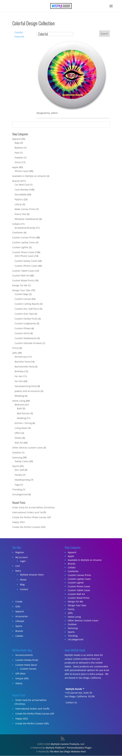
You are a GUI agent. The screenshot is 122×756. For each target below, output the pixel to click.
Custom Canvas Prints (23, 237)
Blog (22, 584)
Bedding (21, 418)
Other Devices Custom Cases (27, 447)
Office (18, 432)
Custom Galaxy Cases (26, 260)
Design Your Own (21, 290)
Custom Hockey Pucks (26, 318)
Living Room (21, 427)
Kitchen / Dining (23, 423)
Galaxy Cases (21, 461)
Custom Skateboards (26, 338)
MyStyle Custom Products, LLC (68, 743)
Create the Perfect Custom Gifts (29, 527)
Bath (19, 408)
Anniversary (21, 356)
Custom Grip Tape (24, 313)
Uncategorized (20, 494)
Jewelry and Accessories (27, 391)
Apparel (16, 138)
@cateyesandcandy (25, 227)
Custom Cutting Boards (27, 303)
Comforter (17, 232)
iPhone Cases (22, 171)
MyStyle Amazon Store (32, 574)
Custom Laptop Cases (23, 242)
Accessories (21, 616)
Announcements (24, 655)
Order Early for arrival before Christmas (33, 507)
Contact (24, 589)
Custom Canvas (23, 298)
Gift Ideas (20, 673)
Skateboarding (22, 479)
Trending (17, 489)
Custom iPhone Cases (26, 265)
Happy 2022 (18, 522)
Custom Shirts (22, 333)
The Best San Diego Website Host (68, 751)
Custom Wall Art (20, 275)
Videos (18, 683)
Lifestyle (19, 621)
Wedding (19, 395)
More (18, 570)
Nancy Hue (20, 214)
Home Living (18, 400)
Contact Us (71, 702)
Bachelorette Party (24, 366)
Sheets (18, 437)
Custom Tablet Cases (23, 270)
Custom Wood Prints (23, 280)
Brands (16, 180)
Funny (15, 347)
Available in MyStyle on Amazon (29, 175)
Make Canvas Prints (25, 209)
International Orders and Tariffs (29, 512)
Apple (15, 167)
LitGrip (18, 204)
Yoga (17, 484)
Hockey (18, 474)
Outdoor (16, 452)
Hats (17, 152)
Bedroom (19, 404)
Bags (17, 142)
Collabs (16, 223)
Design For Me (19, 285)
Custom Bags (21, 294)
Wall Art (19, 442)
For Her (18, 376)
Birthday (19, 371)
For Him (19, 381)
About (23, 579)
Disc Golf (19, 469)
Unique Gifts (22, 678)
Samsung (17, 457)
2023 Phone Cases (24, 255)
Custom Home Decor (26, 664)
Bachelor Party (22, 361)
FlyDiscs (19, 199)
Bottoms (19, 147)
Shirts (18, 162)
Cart (17, 565)
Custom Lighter (20, 247)
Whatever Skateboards (27, 218)
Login (23, 561)
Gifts (14, 352)
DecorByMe (21, 194)
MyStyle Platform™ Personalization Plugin (69, 747)
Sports (15, 466)
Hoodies (19, 157)
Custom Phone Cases (23, 252)
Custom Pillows (23, 328)
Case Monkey (22, 189)
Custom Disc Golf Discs (27, 308)
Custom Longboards (25, 323)
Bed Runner (23, 413)
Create (18, 601)
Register (19, 552)
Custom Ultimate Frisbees (28, 343)
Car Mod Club (22, 184)
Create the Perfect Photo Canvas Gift (31, 517)
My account (21, 557)
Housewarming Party (26, 386)
